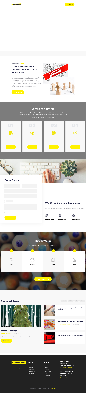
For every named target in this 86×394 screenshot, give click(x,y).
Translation (31, 367)
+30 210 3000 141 (67, 365)
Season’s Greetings (9, 331)
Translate (3, 333)
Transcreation (32, 371)
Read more (10, 146)
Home (46, 367)
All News (64, 300)
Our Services (48, 371)
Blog (46, 373)
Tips (76, 300)
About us (47, 369)
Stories (70, 300)
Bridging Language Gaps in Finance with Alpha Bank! (69, 308)
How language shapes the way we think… (70, 335)
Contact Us (47, 375)
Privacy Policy (53, 388)
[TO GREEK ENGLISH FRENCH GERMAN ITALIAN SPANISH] (29, 196)
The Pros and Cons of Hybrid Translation (70, 321)
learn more (6, 340)
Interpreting (32, 373)
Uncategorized (9, 333)
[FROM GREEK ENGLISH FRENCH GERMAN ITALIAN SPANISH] (12, 196)
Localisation (31, 369)
